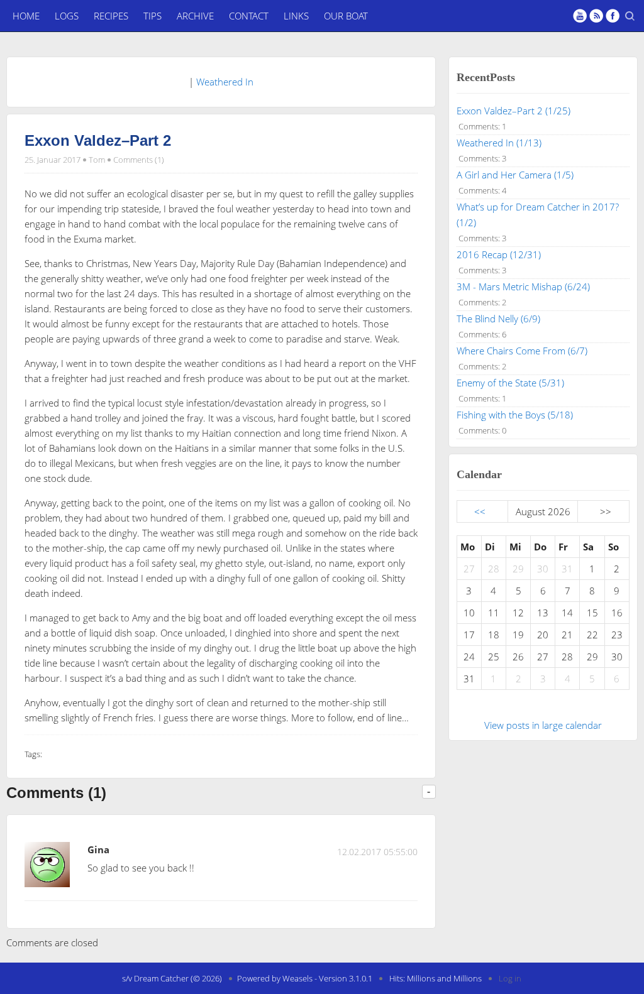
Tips (152, 15)
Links (296, 15)
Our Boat (346, 15)
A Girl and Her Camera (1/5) (515, 174)
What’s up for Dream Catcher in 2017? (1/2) (538, 214)
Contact (249, 15)
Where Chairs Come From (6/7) (522, 350)
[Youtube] (580, 16)
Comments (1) (138, 159)
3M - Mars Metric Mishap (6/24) (523, 286)
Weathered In (224, 81)
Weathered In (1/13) (499, 142)
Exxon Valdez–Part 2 (98, 140)
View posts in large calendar (543, 725)
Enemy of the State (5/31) (510, 382)
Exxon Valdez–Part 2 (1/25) (513, 110)
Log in (510, 978)
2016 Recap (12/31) (499, 254)
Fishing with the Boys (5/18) (515, 414)
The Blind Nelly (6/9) (498, 318)
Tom (97, 159)
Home (26, 15)
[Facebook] (612, 16)
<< (480, 511)
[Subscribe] (596, 16)
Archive (195, 15)
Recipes (111, 15)
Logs (67, 15)
